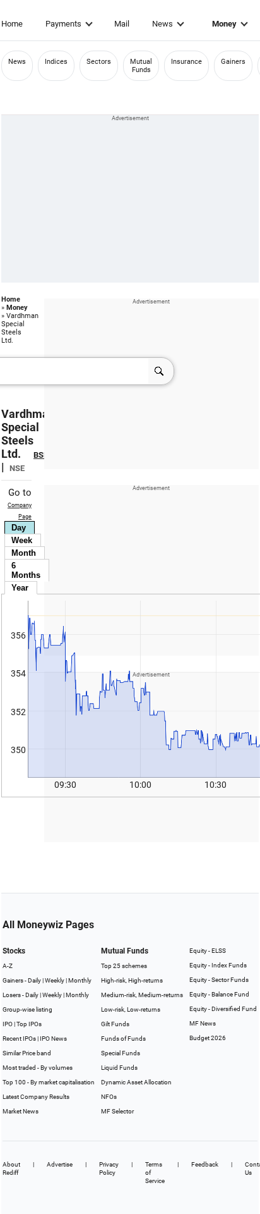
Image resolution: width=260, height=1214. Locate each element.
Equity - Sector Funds (219, 980)
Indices (56, 62)
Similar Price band (27, 1053)
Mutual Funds (141, 66)
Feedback (204, 1164)
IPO (8, 1024)
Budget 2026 (207, 1038)
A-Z (8, 966)
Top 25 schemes (124, 966)
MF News (202, 1023)
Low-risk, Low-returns (130, 1009)
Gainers (233, 62)
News (162, 23)
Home (12, 23)
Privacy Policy (109, 1168)
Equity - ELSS (207, 951)
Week (21, 540)
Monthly (80, 980)
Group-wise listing (27, 1009)
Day (18, 527)
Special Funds (120, 1053)
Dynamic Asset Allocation (136, 1082)
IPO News (53, 1038)
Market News (20, 1111)
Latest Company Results (36, 1097)
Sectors (98, 62)
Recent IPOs (19, 1038)
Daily (34, 980)
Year (19, 587)
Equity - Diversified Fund (223, 1009)
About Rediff (11, 1168)
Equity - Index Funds (218, 965)
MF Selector (117, 1111)
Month (23, 553)
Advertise (60, 1164)
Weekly (54, 980)
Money (224, 23)
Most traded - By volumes (38, 1068)
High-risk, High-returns (132, 980)
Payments (63, 23)
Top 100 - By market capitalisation (49, 1082)
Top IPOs (29, 1024)
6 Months (25, 570)
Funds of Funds (123, 1038)
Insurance (186, 62)
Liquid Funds (119, 1068)
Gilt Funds (115, 1024)
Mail (121, 23)
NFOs (109, 1097)
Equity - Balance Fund (219, 994)
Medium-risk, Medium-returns (142, 995)
